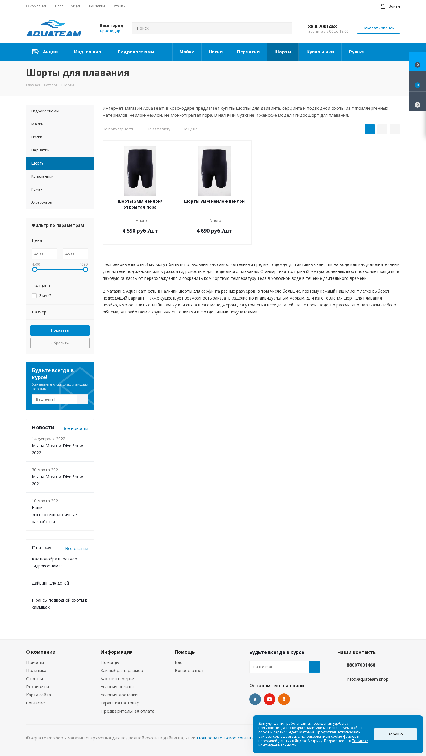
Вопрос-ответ (189, 670)
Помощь (110, 662)
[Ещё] (390, 52)
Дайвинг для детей (50, 583)
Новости (35, 662)
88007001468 (322, 26)
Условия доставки (119, 694)
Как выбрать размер (122, 670)
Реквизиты (37, 686)
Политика (36, 670)
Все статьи (76, 548)
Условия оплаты (117, 686)
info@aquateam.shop (368, 679)
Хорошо (395, 734)
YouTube (269, 699)
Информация (117, 652)
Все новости (75, 428)
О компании (41, 652)
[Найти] (285, 28)
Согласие (35, 703)
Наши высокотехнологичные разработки (54, 514)
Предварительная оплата (127, 711)
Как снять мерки (117, 678)
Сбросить (60, 343)
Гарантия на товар (120, 703)
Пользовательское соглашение (230, 738)
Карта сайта (38, 694)
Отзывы (34, 678)
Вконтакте (255, 699)
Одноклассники (284, 699)
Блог (179, 662)
